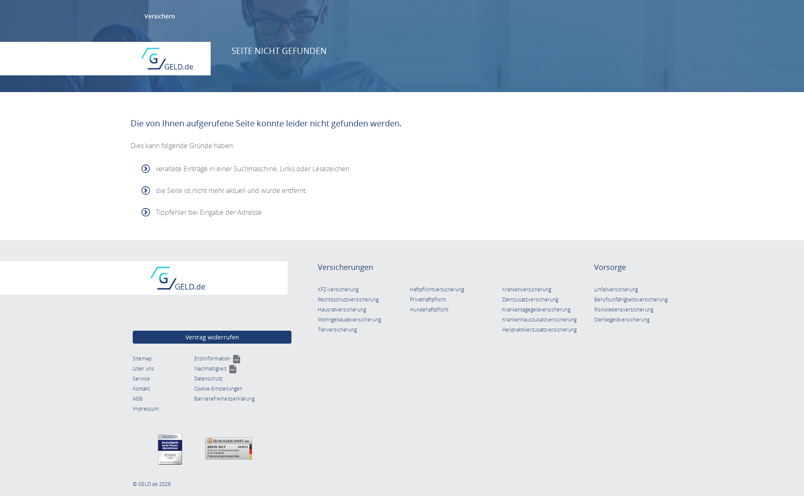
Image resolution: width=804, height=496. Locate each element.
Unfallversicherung (616, 289)
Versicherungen (345, 267)
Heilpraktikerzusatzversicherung (539, 329)
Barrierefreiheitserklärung (224, 398)
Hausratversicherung (342, 309)
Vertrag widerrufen (212, 337)
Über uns (143, 368)
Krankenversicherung (526, 289)
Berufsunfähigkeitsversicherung (630, 299)
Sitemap (142, 358)
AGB (138, 398)
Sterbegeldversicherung (621, 319)
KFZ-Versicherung (338, 289)
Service (141, 378)
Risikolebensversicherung (623, 309)
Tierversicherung (337, 329)
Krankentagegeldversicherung (536, 309)
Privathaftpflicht (428, 299)
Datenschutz (208, 378)
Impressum (146, 408)
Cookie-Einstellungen (218, 388)
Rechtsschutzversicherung (348, 299)
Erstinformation (217, 358)
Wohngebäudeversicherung (349, 319)
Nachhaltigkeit (215, 368)
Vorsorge (610, 267)
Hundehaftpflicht (429, 309)
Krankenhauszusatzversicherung (539, 319)
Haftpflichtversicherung (437, 289)
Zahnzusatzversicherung (530, 299)
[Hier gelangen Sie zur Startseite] (167, 58)
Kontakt (141, 388)
